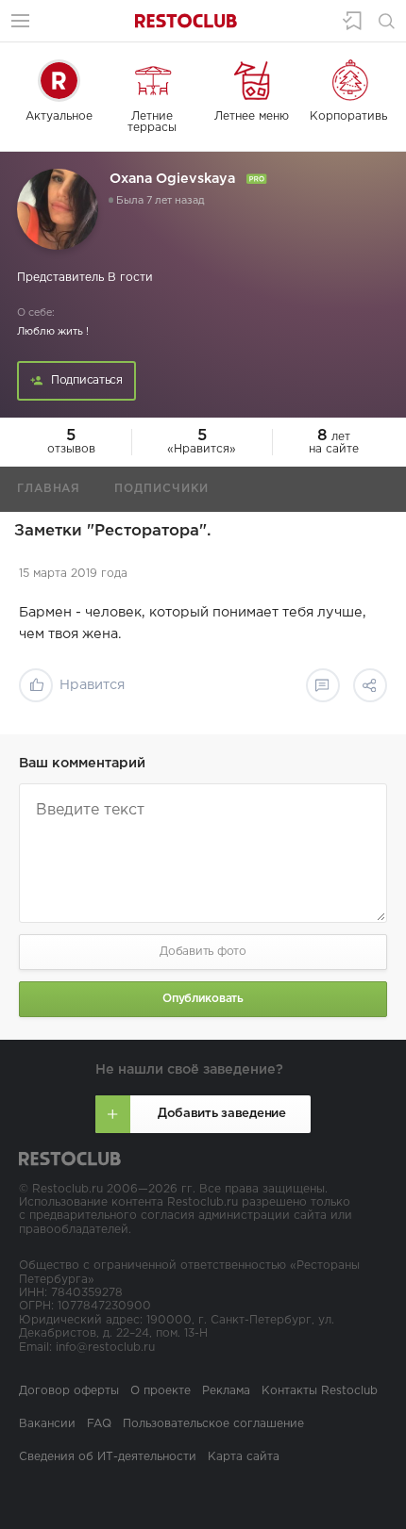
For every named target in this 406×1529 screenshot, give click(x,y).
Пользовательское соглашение (213, 1424)
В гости (130, 277)
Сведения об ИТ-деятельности (107, 1457)
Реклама (226, 1391)
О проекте (160, 1391)
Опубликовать (203, 999)
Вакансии (47, 1424)
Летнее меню (251, 116)
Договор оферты (69, 1391)
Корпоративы (350, 116)
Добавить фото (203, 951)
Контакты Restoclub (320, 1391)
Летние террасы (152, 122)
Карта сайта (243, 1457)
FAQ (99, 1424)
